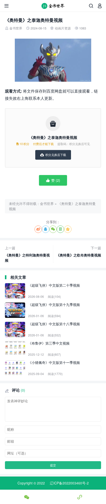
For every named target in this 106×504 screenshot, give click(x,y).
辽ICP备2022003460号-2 (69, 482)
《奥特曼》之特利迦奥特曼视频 (27, 254)
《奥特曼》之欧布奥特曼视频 (78, 251)
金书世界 (15, 28)
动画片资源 (63, 28)
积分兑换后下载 (53, 154)
